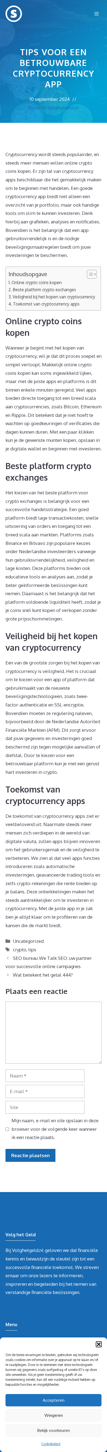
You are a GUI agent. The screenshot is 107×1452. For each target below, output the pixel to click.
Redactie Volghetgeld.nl (53, 107)
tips (32, 949)
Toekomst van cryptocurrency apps (46, 304)
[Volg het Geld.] (13, 14)
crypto (19, 949)
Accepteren (53, 1400)
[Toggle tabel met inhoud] (89, 274)
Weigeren (53, 1415)
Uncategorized (28, 941)
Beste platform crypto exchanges (44, 289)
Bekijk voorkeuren (53, 1430)
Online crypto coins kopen (37, 282)
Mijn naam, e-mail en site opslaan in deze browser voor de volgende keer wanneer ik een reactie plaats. (55, 1129)
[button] (99, 1344)
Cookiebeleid (50, 1444)
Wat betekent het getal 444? (43, 975)
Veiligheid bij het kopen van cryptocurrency (54, 297)
